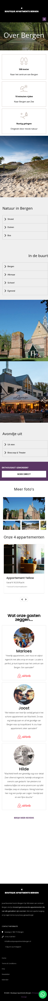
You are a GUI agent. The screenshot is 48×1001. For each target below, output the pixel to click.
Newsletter (6, 974)
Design (24, 997)
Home (4, 958)
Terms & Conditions (9, 963)
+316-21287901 (10, 937)
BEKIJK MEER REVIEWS (24, 817)
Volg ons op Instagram (13, 947)
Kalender (5, 980)
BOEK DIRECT (24, 474)
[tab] (25, 219)
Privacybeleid (37, 993)
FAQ (3, 969)
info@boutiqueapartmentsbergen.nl (18, 941)
